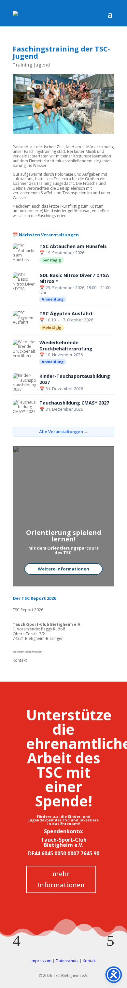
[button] (17, 941)
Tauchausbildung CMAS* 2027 (74, 403)
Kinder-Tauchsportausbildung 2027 (74, 379)
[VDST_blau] (63, 929)
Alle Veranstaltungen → (63, 432)
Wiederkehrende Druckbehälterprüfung (65, 346)
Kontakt (20, 660)
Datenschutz (67, 961)
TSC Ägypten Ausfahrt (66, 314)
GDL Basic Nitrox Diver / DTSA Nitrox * (74, 279)
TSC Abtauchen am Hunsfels (73, 246)
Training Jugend (31, 65)
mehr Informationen (61, 879)
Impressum (41, 961)
